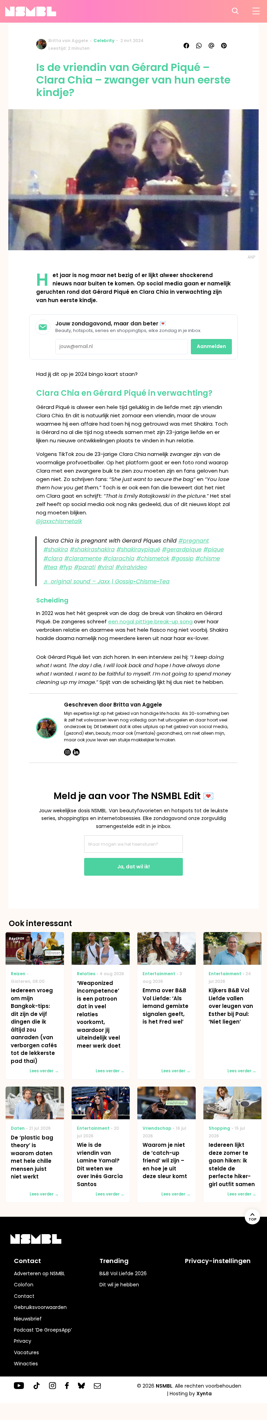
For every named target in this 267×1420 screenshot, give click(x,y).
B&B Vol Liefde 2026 (123, 1273)
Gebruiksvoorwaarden (40, 1307)
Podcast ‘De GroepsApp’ (43, 1329)
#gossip (182, 558)
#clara (53, 558)
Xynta (204, 1393)
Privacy (22, 1341)
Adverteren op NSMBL (39, 1273)
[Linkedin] (76, 752)
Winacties (26, 1363)
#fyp (65, 567)
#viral (105, 567)
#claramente (83, 558)
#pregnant (193, 541)
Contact (24, 1296)
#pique (213, 549)
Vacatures (26, 1352)
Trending (114, 1260)
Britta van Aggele (68, 41)
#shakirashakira (92, 549)
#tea (50, 567)
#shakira (55, 549)
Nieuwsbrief (28, 1318)
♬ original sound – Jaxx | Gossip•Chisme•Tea (106, 581)
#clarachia (119, 558)
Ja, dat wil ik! (133, 866)
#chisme (207, 558)
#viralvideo (131, 567)
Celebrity (104, 41)
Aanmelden (211, 346)
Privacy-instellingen (218, 1260)
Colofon (23, 1284)
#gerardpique (182, 549)
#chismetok (152, 558)
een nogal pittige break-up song (150, 621)
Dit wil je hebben (119, 1284)
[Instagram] (67, 752)
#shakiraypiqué (138, 549)
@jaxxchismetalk (58, 521)
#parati (85, 567)
